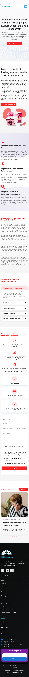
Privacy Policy (19, 448)
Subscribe (14, 659)
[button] (12, 536)
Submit (14, 468)
